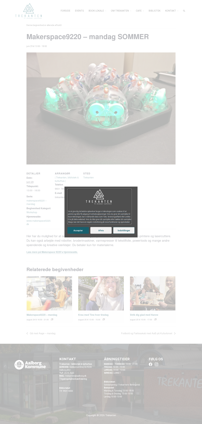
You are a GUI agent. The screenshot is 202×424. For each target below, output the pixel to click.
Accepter (78, 230)
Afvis (101, 230)
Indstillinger (124, 230)
